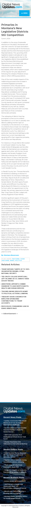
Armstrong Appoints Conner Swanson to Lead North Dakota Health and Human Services (15, 286)
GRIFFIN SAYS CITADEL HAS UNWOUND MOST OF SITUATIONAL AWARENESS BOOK (14, 486)
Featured (16, 259)
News (12, 260)
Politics (18, 260)
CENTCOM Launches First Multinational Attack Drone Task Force (14, 437)
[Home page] (14, 407)
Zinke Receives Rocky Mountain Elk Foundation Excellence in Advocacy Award (14, 455)
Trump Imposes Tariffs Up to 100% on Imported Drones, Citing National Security (15, 271)
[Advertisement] (14, 331)
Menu (25, 13)
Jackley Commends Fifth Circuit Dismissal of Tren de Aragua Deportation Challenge (14, 423)
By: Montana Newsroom (10, 255)
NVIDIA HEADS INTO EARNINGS (15, 481)
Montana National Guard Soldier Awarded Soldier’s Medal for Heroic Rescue (15, 430)
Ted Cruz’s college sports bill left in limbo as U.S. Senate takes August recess (15, 279)
